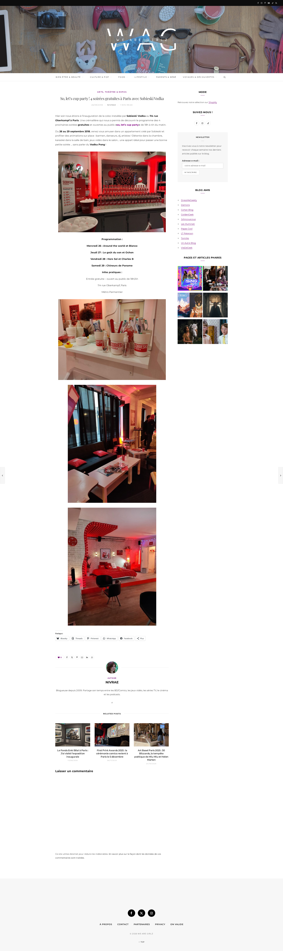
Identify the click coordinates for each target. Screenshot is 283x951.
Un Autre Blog (188, 243)
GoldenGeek (187, 214)
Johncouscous (188, 219)
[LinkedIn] (41, 153)
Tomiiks (185, 238)
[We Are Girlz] (141, 39)
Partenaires (142, 924)
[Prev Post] (2, 475)
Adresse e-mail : (190, 160)
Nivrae (111, 105)
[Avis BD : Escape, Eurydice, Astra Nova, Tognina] (190, 306)
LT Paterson (187, 233)
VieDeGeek (186, 247)
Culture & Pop (99, 77)
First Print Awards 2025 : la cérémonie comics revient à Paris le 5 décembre (112, 753)
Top (142, 942)
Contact (123, 924)
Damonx (185, 205)
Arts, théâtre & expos (112, 92)
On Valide (176, 924)
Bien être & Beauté (68, 77)
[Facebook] (41, 123)
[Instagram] (151, 913)
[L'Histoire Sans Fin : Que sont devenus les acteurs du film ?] (190, 332)
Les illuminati (188, 224)
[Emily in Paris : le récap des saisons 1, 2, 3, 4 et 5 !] (215, 279)
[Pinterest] (41, 138)
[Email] (41, 146)
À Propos (106, 924)
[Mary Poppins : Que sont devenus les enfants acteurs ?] (215, 332)
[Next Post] (280, 475)
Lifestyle (141, 77)
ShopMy (213, 102)
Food (121, 77)
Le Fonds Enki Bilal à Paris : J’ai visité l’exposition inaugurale (72, 753)
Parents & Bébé (166, 77)
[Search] (224, 77)
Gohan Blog (187, 209)
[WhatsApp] (41, 161)
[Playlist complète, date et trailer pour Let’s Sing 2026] (190, 279)
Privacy (160, 924)
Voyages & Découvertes (198, 77)
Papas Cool (186, 228)
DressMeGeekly (189, 200)
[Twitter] (41, 131)
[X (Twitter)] (141, 913)
